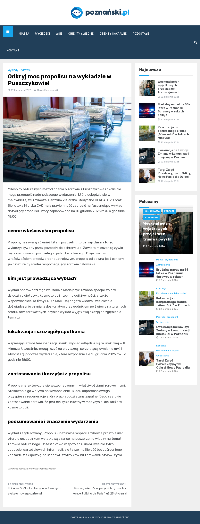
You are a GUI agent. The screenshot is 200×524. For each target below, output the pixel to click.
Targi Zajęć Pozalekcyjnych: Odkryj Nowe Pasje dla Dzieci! (174, 173)
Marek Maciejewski (47, 90)
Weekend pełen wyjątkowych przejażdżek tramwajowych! (169, 87)
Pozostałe (141, 33)
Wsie (59, 33)
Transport (172, 317)
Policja (159, 259)
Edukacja (161, 288)
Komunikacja (152, 211)
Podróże (169, 211)
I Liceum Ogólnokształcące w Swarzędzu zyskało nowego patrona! (35, 491)
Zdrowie (26, 70)
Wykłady (13, 70)
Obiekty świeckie (81, 33)
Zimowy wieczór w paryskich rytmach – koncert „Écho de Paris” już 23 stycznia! (100, 491)
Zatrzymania (163, 264)
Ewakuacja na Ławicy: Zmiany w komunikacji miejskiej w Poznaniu (173, 153)
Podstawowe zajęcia (167, 350)
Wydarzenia (151, 217)
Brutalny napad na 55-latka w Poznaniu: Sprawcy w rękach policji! (174, 110)
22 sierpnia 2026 (168, 280)
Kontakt (13, 50)
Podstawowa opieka (167, 293)
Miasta (24, 33)
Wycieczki (42, 33)
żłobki (183, 293)
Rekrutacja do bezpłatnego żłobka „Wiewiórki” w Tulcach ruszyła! (173, 133)
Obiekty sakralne (113, 33)
